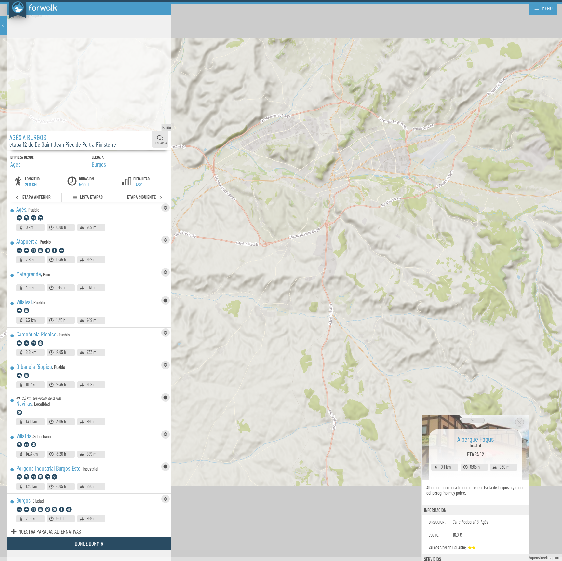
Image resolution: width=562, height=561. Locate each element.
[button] (3, 25)
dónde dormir (89, 543)
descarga (160, 143)
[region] (281, 280)
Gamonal (161, 127)
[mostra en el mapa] (165, 207)
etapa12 (475, 454)
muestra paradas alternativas (49, 531)
